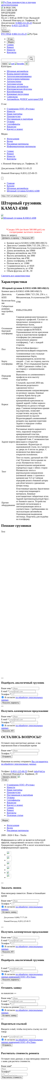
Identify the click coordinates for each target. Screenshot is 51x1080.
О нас (10, 39)
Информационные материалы (21, 146)
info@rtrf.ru (39, 771)
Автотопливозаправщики (19, 76)
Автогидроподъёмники (18, 79)
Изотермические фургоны (19, 89)
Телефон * (6, 694)
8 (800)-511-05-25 (24, 23)
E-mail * (5, 691)
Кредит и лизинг (15, 129)
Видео (10, 141)
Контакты (11, 52)
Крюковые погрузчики (18, 94)
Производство (14, 116)
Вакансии (11, 126)
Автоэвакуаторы (15, 84)
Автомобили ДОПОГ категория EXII (25, 99)
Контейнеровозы (15, 91)
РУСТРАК (6, 34)
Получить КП (27, 238)
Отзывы (11, 121)
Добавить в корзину (10, 238)
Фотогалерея (13, 139)
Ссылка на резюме (10, 1007)
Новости (11, 50)
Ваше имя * (6, 688)
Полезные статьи (15, 815)
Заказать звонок (9, 777)
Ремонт (10, 47)
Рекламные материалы (18, 144)
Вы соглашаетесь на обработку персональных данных (24, 762)
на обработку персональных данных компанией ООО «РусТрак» (22, 975)
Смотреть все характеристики (15, 276)
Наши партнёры (14, 114)
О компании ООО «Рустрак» (21, 109)
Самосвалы (12, 96)
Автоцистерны (14, 81)
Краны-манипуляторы (17, 74)
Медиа (11, 42)
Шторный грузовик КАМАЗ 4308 (23, 191)
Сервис (10, 44)
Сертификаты (13, 124)
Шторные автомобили (17, 71)
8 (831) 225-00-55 (20, 25)
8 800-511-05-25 (19, 34)
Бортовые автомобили (17, 86)
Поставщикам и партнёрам (20, 119)
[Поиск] (31, 59)
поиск (4, 64)
